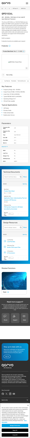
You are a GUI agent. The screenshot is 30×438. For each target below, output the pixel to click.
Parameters (13, 80)
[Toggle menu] (27, 3)
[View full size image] (27, 68)
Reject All (15, 430)
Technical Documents (22, 80)
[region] (15, 420)
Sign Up (7, 356)
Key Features (7, 80)
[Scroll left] (2, 81)
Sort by (25, 184)
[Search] (21, 177)
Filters (25, 177)
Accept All (15, 435)
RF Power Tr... (16, 8)
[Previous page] (21, 214)
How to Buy (9, 75)
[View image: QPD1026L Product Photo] (15, 62)
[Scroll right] (28, 81)
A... (9, 8)
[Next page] (23, 214)
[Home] (2, 8)
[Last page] (26, 214)
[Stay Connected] (3, 394)
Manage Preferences (15, 425)
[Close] (28, 405)
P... (5, 8)
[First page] (18, 214)
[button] (10, 46)
